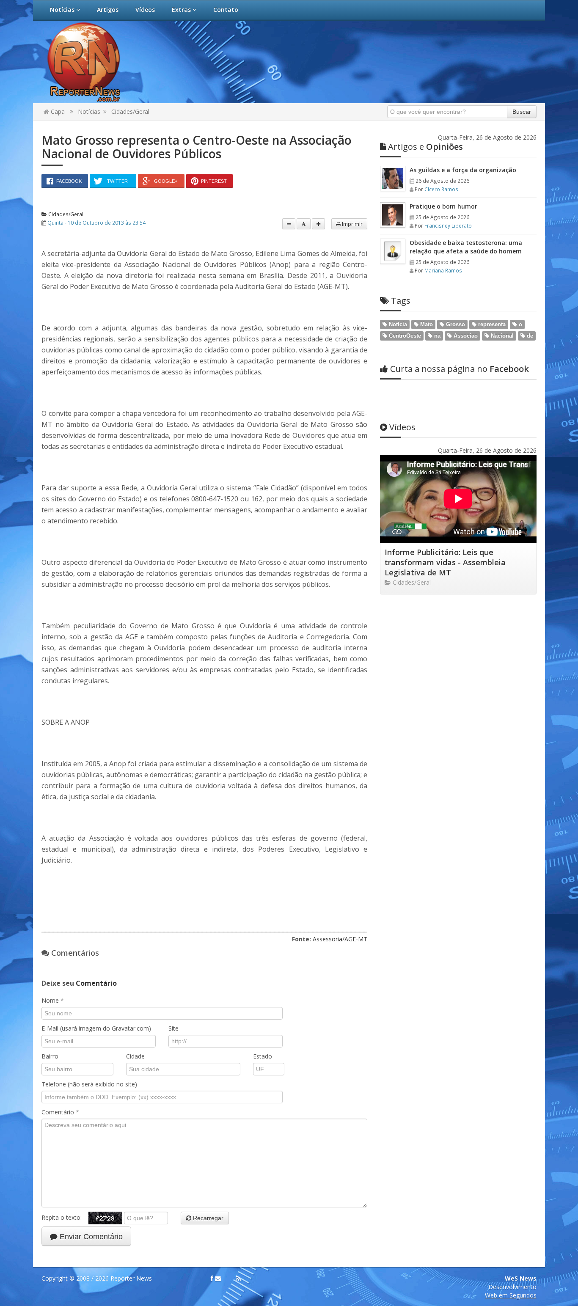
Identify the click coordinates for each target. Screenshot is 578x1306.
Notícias (63, 9)
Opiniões (425, 146)
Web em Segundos (511, 1295)
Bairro (49, 1056)
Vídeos (145, 9)
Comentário (60, 1112)
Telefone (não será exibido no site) (89, 1084)
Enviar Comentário (90, 1236)
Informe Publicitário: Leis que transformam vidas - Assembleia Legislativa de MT (445, 562)
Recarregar (207, 1218)
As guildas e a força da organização (463, 170)
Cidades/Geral (130, 111)
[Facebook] (212, 1278)
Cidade (135, 1056)
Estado (262, 1056)
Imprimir (352, 223)
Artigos (107, 9)
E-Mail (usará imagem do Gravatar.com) (96, 1028)
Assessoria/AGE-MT (340, 939)
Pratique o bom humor (443, 206)
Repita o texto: (64, 1217)
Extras (182, 9)
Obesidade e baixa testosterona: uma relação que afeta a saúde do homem (466, 247)
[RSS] (238, 1278)
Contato (225, 9)
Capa (57, 111)
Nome (52, 1000)
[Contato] (218, 1278)
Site (173, 1028)
